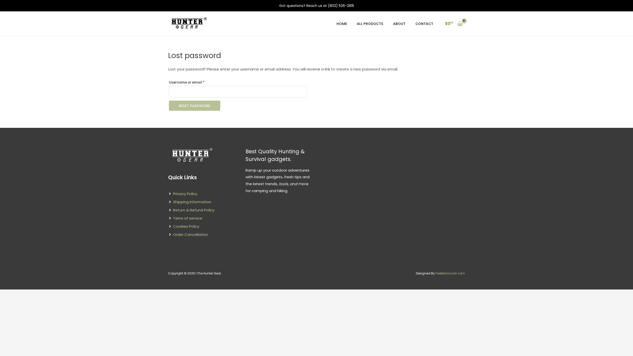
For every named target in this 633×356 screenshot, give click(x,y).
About (399, 23)
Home (342, 23)
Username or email (194, 82)
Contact (424, 23)
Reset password (194, 105)
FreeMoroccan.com (450, 273)
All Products (370, 23)
